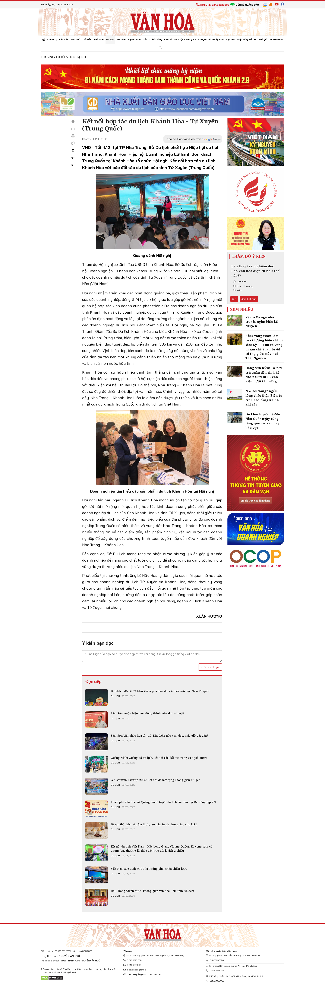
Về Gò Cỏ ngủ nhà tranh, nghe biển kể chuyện (261, 322)
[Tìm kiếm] (160, 47)
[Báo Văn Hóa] (162, 933)
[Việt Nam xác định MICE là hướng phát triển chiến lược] (96, 874)
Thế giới (263, 39)
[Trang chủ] (43, 40)
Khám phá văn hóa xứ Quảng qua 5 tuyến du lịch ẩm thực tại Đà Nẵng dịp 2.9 (163, 802)
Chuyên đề (204, 39)
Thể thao (99, 39)
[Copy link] (73, 143)
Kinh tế (168, 39)
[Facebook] (73, 121)
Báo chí (75, 39)
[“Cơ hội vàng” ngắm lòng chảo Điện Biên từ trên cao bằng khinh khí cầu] (234, 394)
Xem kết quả (248, 299)
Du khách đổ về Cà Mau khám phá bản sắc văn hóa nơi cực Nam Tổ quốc (160, 691)
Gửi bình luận (210, 667)
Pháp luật (218, 39)
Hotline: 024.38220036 (214, 4)
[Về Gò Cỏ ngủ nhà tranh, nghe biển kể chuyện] (234, 320)
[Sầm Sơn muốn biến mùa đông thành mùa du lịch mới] (96, 719)
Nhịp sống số (244, 39)
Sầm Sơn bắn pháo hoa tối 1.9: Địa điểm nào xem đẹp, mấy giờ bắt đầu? (159, 735)
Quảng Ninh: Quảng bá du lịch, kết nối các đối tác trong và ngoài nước (159, 757)
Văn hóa (63, 39)
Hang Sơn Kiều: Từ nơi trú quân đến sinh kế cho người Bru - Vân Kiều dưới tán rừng (263, 374)
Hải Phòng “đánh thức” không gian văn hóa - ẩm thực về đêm (152, 890)
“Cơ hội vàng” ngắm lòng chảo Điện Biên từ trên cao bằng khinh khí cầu (263, 397)
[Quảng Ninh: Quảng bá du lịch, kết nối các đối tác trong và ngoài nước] (96, 764)
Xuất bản (86, 39)
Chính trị (52, 39)
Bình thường (245, 286)
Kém (239, 290)
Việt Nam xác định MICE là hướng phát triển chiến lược (149, 868)
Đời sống (157, 39)
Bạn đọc (230, 39)
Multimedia (276, 39)
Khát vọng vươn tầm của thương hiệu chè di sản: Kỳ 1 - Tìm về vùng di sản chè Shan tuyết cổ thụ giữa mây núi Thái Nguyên (264, 347)
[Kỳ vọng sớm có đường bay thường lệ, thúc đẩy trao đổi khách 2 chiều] (96, 852)
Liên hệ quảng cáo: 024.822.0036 (144, 974)
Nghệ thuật (134, 39)
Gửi (234, 299)
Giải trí (146, 39)
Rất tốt (242, 282)
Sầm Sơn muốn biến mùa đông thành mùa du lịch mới (147, 713)
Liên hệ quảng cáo (247, 4)
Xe (255, 39)
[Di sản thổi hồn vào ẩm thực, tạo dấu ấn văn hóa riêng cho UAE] (96, 830)
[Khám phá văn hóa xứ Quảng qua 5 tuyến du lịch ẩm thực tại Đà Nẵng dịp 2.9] (96, 808)
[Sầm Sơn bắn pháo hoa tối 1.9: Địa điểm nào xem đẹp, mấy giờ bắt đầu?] (96, 741)
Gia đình (121, 39)
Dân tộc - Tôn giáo (185, 39)
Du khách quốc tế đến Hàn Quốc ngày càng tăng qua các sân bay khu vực (262, 421)
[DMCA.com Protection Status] (52, 977)
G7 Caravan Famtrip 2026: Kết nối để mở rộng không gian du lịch (155, 779)
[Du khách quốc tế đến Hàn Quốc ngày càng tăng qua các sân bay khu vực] (234, 417)
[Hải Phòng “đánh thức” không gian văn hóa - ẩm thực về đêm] (96, 897)
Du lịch (110, 39)
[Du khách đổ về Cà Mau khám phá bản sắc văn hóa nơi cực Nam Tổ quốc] (96, 697)
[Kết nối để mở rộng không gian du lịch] (96, 786)
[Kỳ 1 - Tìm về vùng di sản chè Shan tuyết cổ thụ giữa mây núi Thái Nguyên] (234, 339)
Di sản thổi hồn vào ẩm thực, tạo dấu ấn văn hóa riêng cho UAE (154, 824)
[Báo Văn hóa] (162, 22)
